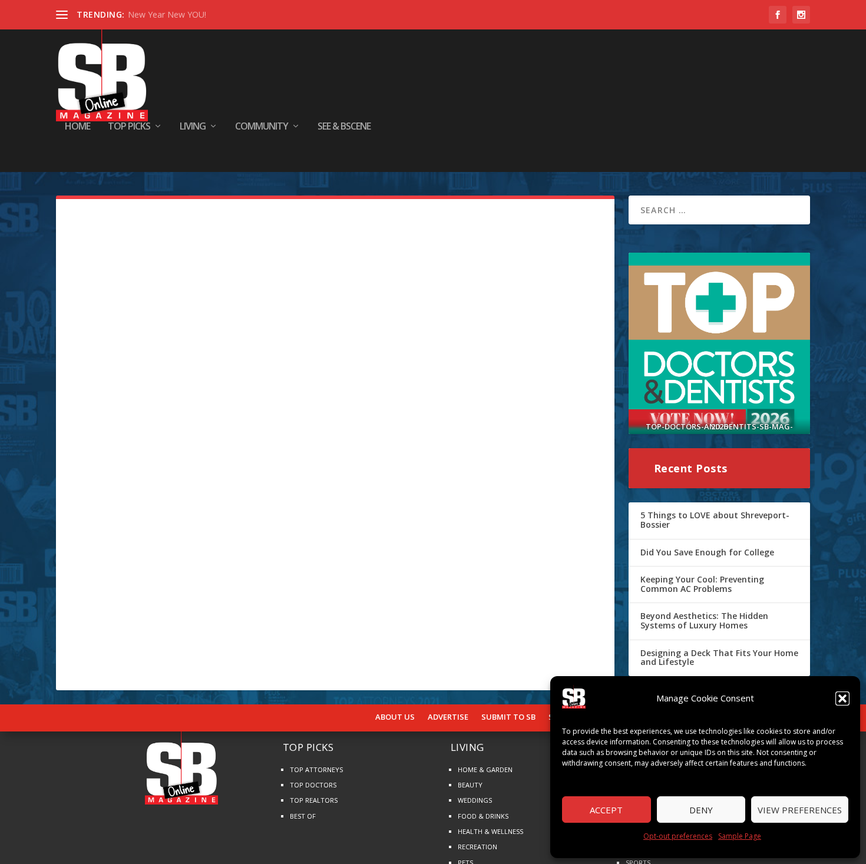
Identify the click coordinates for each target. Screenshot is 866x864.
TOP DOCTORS (313, 784)
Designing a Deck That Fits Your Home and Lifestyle (719, 657)
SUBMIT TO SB (508, 717)
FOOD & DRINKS (483, 816)
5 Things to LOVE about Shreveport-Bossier (714, 519)
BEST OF (303, 816)
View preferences (800, 810)
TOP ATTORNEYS (316, 769)
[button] (842, 698)
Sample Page (739, 836)
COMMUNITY (261, 127)
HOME (77, 127)
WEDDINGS (475, 800)
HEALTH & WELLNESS (490, 831)
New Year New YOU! (167, 14)
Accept (606, 810)
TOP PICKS (129, 127)
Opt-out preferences (677, 836)
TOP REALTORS (314, 800)
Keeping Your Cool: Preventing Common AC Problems (702, 584)
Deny (701, 810)
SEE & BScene (344, 127)
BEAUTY (470, 784)
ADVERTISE (448, 717)
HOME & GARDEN (485, 769)
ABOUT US (395, 717)
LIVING (193, 127)
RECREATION (477, 846)
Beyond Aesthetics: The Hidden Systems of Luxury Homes (704, 620)
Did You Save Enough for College (707, 552)
